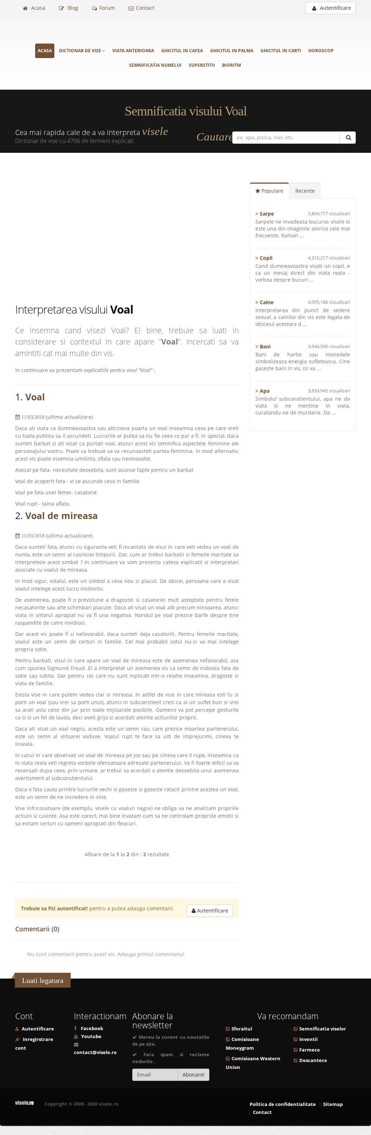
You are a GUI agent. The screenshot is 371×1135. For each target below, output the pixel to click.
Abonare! (194, 1074)
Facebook (92, 1028)
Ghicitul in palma (231, 51)
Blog (72, 7)
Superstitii (202, 65)
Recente (305, 190)
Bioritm (231, 65)
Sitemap (333, 1104)
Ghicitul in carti (280, 51)
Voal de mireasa (61, 515)
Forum (107, 7)
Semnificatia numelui (155, 65)
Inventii (308, 1039)
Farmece (309, 1050)
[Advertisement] (132, 229)
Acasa (37, 7)
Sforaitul (242, 1029)
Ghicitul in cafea (182, 51)
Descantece (313, 1060)
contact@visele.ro (95, 1052)
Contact (145, 7)
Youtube (91, 1036)
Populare (271, 190)
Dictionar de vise (80, 51)
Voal (35, 397)
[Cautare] (347, 137)
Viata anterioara (133, 51)
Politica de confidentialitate (283, 1104)
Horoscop (321, 51)
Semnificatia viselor (322, 1029)
